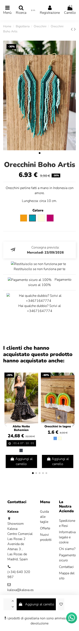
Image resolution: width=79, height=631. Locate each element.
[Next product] (75, 29)
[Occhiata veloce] (34, 387)
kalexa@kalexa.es (20, 590)
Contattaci (66, 567)
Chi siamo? (67, 549)
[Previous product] (72, 29)
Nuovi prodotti (46, 537)
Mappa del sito (67, 576)
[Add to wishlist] (61, 604)
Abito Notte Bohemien (21, 428)
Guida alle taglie (44, 516)
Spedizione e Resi (67, 523)
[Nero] (21, 450)
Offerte (45, 528)
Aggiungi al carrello (39, 604)
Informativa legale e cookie (67, 537)
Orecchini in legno (57, 426)
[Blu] (55, 438)
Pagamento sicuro (67, 558)
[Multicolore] (60, 438)
